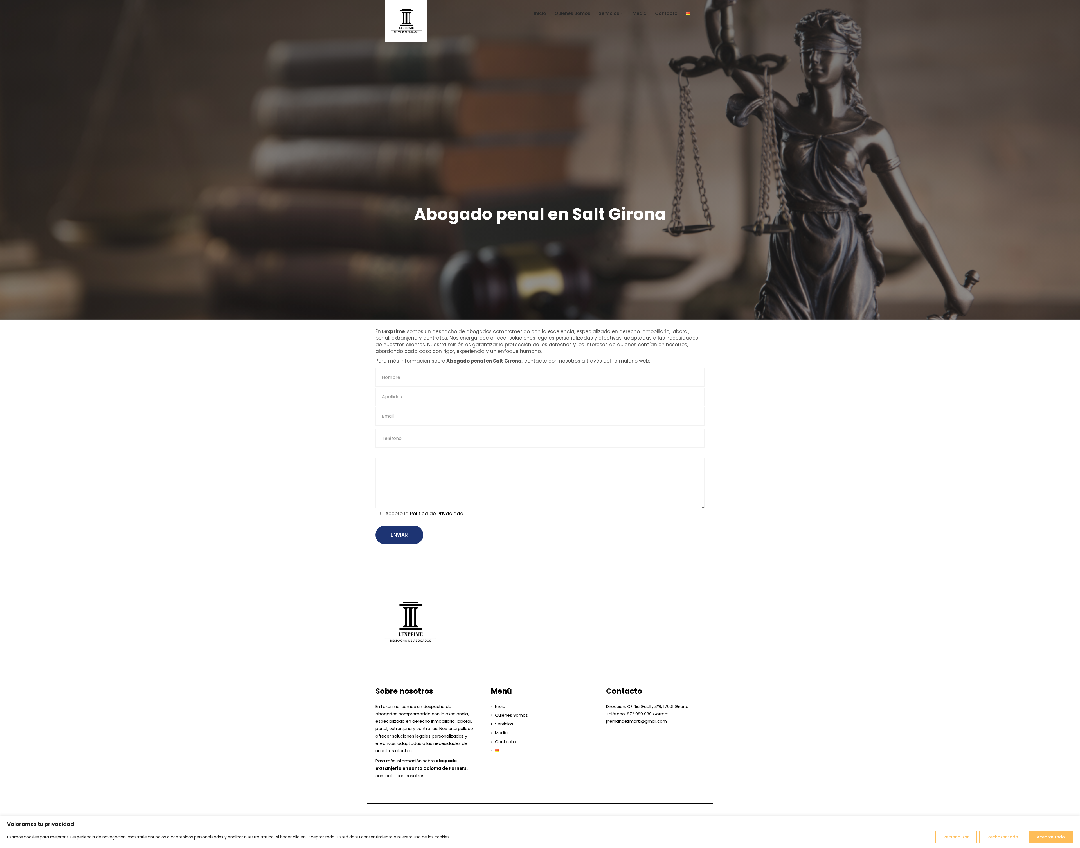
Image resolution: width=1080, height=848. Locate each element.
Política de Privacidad (437, 513)
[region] (540, 832)
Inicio (540, 13)
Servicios (609, 13)
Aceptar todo (1051, 837)
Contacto (666, 13)
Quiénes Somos (572, 13)
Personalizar (956, 837)
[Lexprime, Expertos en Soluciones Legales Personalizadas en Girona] (424, 21)
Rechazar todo (1002, 837)
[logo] (410, 622)
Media (640, 13)
